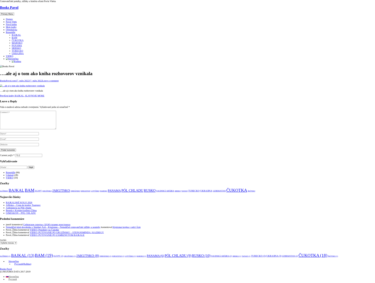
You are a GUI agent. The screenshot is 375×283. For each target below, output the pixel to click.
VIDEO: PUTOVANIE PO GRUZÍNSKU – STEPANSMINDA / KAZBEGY (67, 232)
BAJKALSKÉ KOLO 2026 (19, 202)
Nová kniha (11, 24)
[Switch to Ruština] (16, 61)
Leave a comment (50, 81)
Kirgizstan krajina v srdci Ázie (126, 227)
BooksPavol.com (8, 81)
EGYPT (38, 191)
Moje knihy (11, 27)
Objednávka (11, 29)
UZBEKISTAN (219, 191)
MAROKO (17, 43)
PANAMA (17, 45)
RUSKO (150, 190)
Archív (3, 240)
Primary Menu (7, 14)
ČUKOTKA (18, 40)
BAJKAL (16, 35)
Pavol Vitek (11, 22)
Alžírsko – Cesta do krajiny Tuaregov (23, 205)
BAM (14, 37)
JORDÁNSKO (75, 191)
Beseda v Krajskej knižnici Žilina (21, 210)
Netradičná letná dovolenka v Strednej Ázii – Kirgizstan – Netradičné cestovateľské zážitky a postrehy (53, 227)
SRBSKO (16, 48)
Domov (9, 19)
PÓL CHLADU (132, 190)
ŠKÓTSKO (251, 191)
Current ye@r (7, 155)
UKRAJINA (18, 53)
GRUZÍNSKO (47, 191)
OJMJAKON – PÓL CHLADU (21, 213)
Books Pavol (9, 7)
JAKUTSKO (61, 190)
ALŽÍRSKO (4, 191)
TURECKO (17, 51)
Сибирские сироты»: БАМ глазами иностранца (46, 224)
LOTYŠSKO (95, 191)
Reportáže (10, 32)
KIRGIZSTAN (85, 191)
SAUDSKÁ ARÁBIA (165, 191)
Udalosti (10, 175)
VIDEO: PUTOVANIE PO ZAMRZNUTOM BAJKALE (57, 235)
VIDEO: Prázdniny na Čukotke (44, 230)
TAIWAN (184, 191)
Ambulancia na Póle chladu (18, 208)
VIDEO (9, 56)
